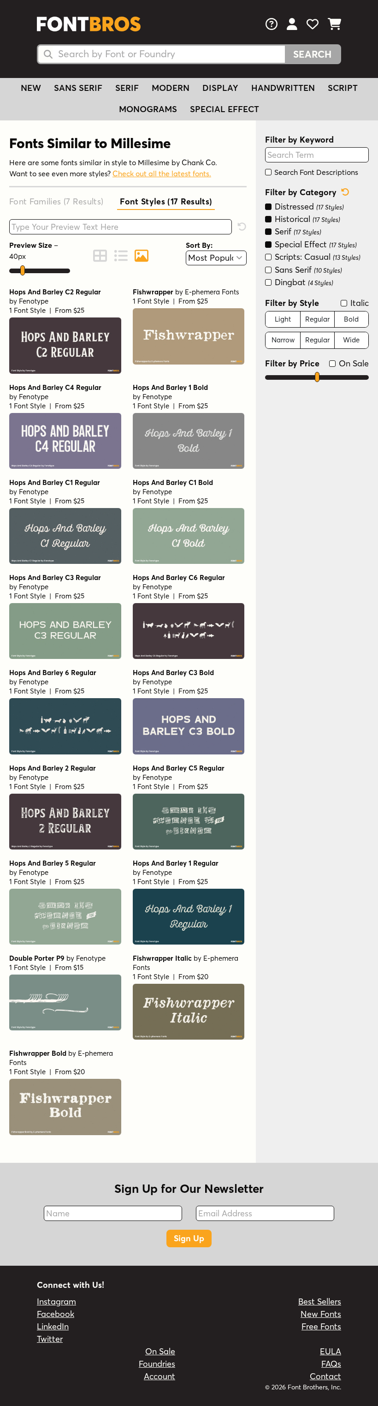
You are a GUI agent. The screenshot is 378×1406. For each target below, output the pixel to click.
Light (283, 319)
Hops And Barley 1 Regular (176, 863)
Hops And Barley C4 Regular (55, 387)
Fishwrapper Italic (162, 958)
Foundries (157, 1363)
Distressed (308, 206)
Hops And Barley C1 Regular (54, 482)
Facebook (55, 1314)
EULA (330, 1351)
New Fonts (321, 1314)
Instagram (56, 1301)
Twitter (50, 1339)
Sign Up (189, 1238)
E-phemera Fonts (212, 291)
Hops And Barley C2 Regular (55, 291)
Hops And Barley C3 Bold (173, 672)
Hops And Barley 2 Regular (52, 768)
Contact (325, 1376)
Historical (306, 219)
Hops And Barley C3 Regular (55, 577)
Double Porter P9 (37, 958)
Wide (351, 339)
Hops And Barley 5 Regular (52, 863)
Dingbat (302, 282)
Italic (358, 303)
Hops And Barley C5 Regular (178, 768)
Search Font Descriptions (315, 172)
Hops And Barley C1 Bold (173, 482)
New (31, 88)
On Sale (353, 363)
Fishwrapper (153, 291)
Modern (170, 88)
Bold (351, 319)
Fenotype (33, 301)
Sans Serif (78, 88)
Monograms (148, 109)
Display (220, 88)
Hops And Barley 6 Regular (52, 672)
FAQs (331, 1363)
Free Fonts (321, 1326)
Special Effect (224, 109)
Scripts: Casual (316, 256)
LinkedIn (53, 1326)
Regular (317, 319)
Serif (127, 88)
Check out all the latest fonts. (161, 173)
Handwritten (283, 88)
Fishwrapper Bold (37, 1053)
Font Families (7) (56, 201)
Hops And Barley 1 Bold (170, 387)
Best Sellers (319, 1301)
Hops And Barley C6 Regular (179, 577)
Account (159, 1376)
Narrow (283, 339)
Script (343, 88)
